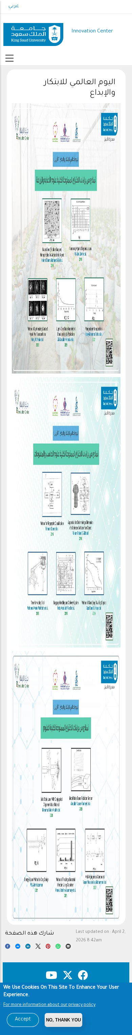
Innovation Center (92, 31)
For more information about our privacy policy (49, 1005)
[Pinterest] (48, 947)
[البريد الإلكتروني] (68, 947)
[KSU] (33, 32)
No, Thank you (63, 1019)
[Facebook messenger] (17, 947)
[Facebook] (7, 947)
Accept (23, 1019)
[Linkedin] (27, 947)
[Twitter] (38, 947)
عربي (13, 6)
